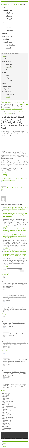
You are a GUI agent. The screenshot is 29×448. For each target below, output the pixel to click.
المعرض (7, 415)
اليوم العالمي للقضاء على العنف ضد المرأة (13, 334)
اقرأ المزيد (5, 227)
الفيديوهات (8, 410)
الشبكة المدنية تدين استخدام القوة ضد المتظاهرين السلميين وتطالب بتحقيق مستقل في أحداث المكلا (14, 255)
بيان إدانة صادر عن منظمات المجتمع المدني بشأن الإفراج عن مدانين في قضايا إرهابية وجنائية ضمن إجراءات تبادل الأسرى (14, 236)
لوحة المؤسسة (8, 428)
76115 (2, 271)
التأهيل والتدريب (11, 111)
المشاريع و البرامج (10, 414)
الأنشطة (18, 111)
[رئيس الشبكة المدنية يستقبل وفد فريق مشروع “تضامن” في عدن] (6, 321)
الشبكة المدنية (9, 406)
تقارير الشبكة (8, 420)
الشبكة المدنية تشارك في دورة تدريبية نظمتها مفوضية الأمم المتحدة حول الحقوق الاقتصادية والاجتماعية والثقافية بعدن (15, 344)
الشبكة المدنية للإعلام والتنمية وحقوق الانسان (11, 109)
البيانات (7, 398)
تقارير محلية (8, 425)
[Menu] (1, 101)
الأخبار (21, 111)
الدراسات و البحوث (9, 403)
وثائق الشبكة (8, 429)
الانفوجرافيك (8, 396)
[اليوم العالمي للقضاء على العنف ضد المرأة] (6, 332)
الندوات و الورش (9, 417)
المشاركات (9, 113)
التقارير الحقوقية (9, 401)
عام (5, 113)
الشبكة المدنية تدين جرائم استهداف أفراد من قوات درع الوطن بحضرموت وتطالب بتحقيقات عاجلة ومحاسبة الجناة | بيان (15, 215)
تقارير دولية (7, 423)
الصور (6, 409)
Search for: (3, 269)
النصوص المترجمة (9, 418)
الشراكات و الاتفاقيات (11, 407)
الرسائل (7, 404)
